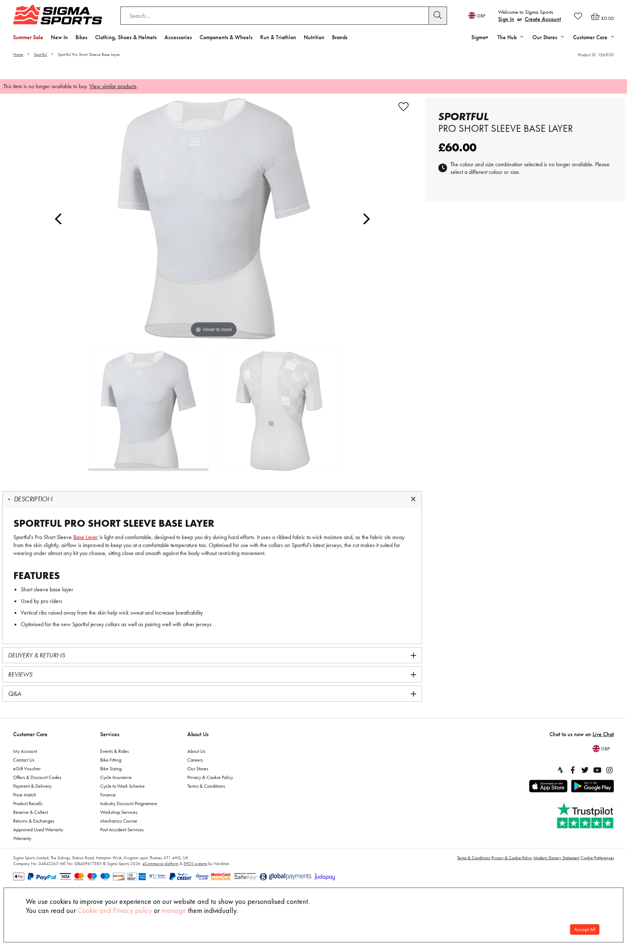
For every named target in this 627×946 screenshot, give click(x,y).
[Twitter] (585, 770)
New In (59, 37)
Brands (340, 37)
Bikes (81, 37)
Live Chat (603, 734)
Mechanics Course (118, 820)
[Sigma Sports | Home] (57, 14)
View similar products (112, 86)
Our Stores (197, 768)
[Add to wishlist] (403, 106)
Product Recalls (27, 803)
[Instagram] (609, 770)
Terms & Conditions (206, 786)
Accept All (584, 929)
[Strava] (560, 770)
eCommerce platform (161, 864)
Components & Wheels (226, 37)
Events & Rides (114, 751)
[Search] (438, 16)
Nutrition (314, 37)
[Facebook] (572, 770)
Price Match (24, 794)
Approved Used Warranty (38, 829)
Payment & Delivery (32, 786)
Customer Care (30, 734)
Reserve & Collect (30, 812)
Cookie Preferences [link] (597, 858)
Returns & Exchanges (33, 820)
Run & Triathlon (278, 37)
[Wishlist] (578, 16)
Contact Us (23, 760)
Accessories (178, 37)
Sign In (506, 19)
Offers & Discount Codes (37, 777)
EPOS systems (195, 864)
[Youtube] (597, 770)
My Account (25, 751)
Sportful (40, 54)
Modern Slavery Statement (556, 858)
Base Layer (85, 537)
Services (109, 734)
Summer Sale (28, 37)
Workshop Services (119, 812)
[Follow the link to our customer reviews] (586, 815)
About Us (198, 734)
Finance (108, 794)
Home (18, 54)
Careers (195, 760)
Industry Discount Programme (128, 803)
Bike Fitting (110, 760)
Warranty (22, 838)
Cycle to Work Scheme (122, 786)
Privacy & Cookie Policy (210, 777)
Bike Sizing (111, 768)
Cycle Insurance (116, 777)
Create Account (543, 19)
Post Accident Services (122, 829)
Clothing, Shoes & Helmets (126, 37)
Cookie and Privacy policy (115, 910)
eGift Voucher (27, 768)
